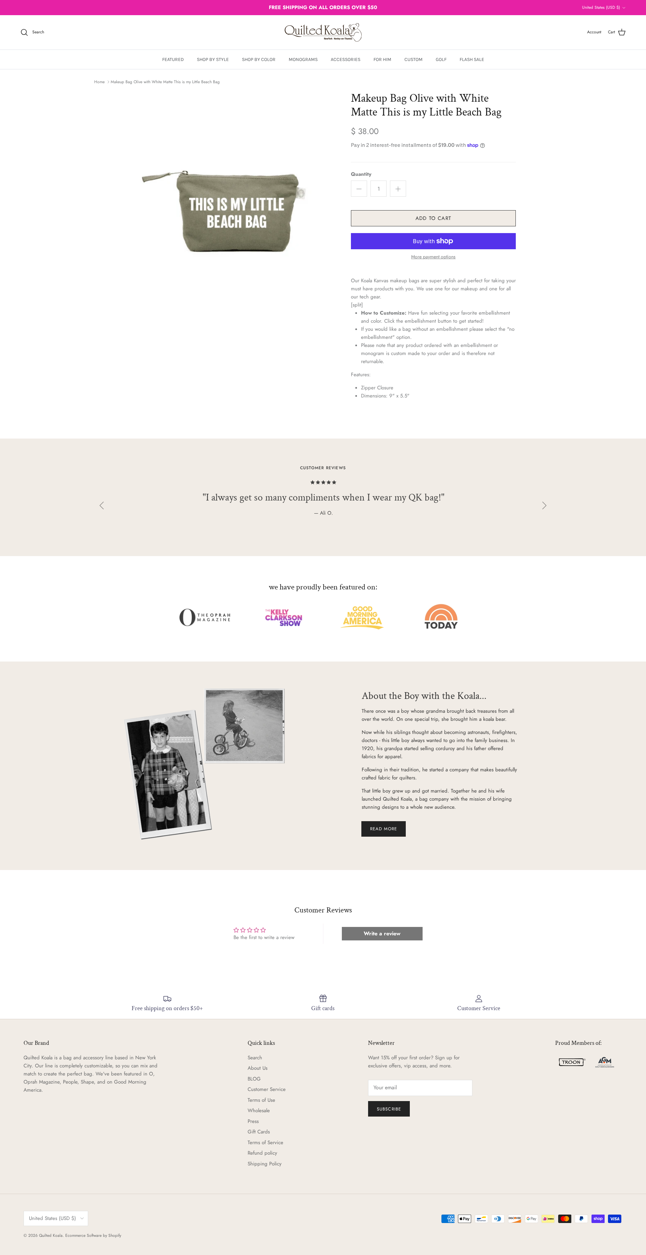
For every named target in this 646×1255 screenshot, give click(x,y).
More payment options (433, 257)
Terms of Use (261, 1100)
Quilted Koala (51, 1235)
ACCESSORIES (345, 59)
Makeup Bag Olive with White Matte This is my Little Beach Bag (165, 82)
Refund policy (262, 1153)
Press (253, 1121)
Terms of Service (265, 1142)
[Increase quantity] (398, 189)
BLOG (254, 1079)
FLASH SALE (472, 59)
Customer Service (267, 1089)
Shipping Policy (265, 1163)
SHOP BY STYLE (213, 59)
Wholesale (259, 1110)
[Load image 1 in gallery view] (233, 195)
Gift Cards (259, 1131)
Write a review (382, 933)
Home (99, 82)
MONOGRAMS (303, 59)
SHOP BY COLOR (259, 59)
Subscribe (389, 1109)
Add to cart (433, 218)
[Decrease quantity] (359, 189)
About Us (257, 1068)
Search (255, 1057)
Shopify (114, 1235)
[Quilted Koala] (323, 32)
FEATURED (173, 59)
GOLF (441, 59)
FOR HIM (382, 59)
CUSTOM (413, 59)
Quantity (361, 174)
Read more (383, 829)
